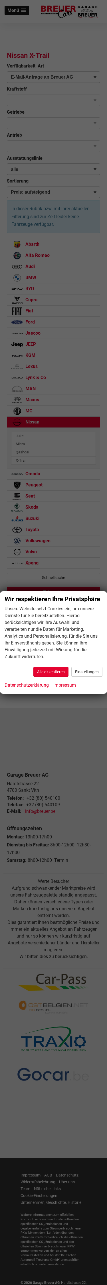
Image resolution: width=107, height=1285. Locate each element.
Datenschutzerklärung (27, 685)
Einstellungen (87, 672)
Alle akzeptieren (51, 672)
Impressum (64, 685)
